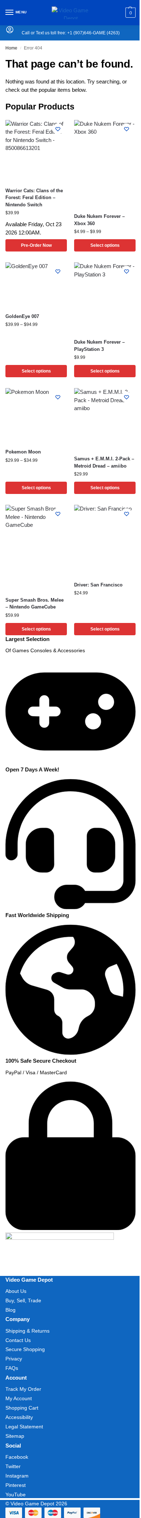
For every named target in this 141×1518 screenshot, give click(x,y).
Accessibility (19, 1417)
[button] (130, 13)
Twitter (13, 1466)
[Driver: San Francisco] (105, 540)
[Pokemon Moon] (36, 415)
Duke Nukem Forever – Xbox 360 (99, 220)
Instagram (17, 1476)
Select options (105, 245)
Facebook (16, 1457)
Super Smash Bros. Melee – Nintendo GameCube (34, 603)
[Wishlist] (57, 129)
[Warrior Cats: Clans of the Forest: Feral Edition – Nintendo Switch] (36, 150)
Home (11, 48)
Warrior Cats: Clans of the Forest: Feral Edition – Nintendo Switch (34, 197)
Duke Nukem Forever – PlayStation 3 (99, 345)
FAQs (11, 1368)
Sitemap (14, 1436)
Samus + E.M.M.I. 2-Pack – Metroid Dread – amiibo (104, 462)
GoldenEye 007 (22, 316)
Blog (10, 1310)
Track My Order (23, 1389)
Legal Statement (24, 1426)
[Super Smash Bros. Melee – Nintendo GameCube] (36, 547)
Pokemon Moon (23, 452)
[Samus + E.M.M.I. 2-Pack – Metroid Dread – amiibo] (105, 419)
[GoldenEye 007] (36, 284)
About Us (15, 1291)
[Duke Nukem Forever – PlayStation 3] (105, 297)
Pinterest (15, 1485)
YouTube (15, 1494)
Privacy (13, 1359)
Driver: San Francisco (98, 585)
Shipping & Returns (27, 1331)
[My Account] (9, 32)
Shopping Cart (21, 1408)
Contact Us (18, 1340)
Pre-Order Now (36, 245)
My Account (18, 1398)
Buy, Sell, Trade (23, 1300)
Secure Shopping (25, 1349)
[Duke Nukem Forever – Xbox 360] (105, 163)
